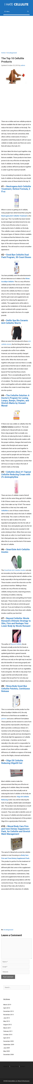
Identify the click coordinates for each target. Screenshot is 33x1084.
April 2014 (6, 1008)
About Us (6, 1066)
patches (4, 718)
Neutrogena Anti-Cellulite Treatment (14, 216)
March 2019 (7, 1004)
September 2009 (8, 1044)
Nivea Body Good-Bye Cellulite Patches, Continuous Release (15, 688)
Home (3, 53)
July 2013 (6, 1018)
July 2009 (6, 1048)
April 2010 (6, 1038)
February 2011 (8, 1031)
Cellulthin (4, 510)
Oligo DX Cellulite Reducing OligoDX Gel (12, 761)
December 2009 (8, 1041)
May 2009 (6, 1051)
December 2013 (8, 1011)
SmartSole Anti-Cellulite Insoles (14, 570)
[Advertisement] (16, 32)
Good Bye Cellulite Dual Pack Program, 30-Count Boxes (16, 256)
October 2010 (7, 1034)
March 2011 (7, 1028)
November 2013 (8, 1014)
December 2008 (8, 1054)
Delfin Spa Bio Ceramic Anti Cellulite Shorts (14, 321)
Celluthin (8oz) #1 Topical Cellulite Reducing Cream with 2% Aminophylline (16, 474)
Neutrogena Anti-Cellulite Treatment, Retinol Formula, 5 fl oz (16, 189)
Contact (22, 1066)
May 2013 (6, 1021)
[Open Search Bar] (28, 11)
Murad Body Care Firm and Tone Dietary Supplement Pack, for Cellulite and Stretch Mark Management (15, 830)
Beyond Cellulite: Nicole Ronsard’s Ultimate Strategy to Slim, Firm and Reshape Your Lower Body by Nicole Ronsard (16, 622)
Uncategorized (12, 53)
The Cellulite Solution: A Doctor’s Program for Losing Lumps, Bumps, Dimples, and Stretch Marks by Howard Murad (15, 400)
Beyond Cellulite (16, 644)
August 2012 (7, 1024)
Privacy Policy (14, 1066)
